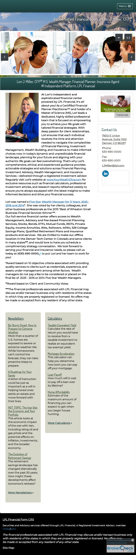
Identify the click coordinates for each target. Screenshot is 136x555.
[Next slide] (131, 57)
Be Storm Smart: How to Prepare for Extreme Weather (22, 328)
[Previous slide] (4, 57)
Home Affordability (59, 392)
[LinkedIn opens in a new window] (105, 173)
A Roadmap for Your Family (20, 373)
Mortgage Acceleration (61, 353)
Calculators (55, 318)
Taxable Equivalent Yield (62, 325)
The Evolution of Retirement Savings (19, 456)
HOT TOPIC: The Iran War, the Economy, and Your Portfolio (23, 411)
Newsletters (16, 318)
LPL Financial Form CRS (18, 519)
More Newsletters (21, 492)
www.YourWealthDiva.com (64, 179)
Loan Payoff (55, 374)
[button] (125, 6)
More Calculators (60, 423)
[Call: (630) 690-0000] (39, 253)
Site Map (8, 547)
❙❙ (128, 37)
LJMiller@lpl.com (113, 165)
